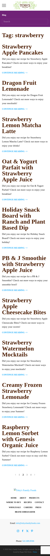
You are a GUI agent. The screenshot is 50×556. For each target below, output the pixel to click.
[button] (4, 5)
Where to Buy (13, 502)
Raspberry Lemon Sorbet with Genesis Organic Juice (20, 436)
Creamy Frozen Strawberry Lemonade (22, 391)
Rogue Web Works (26, 552)
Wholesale (15, 507)
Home (14, 498)
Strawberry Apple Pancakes (22, 49)
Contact (39, 502)
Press (38, 507)
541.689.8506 (28, 541)
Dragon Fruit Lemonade (19, 85)
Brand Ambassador (25, 512)
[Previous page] (15, 474)
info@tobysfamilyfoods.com (28, 523)
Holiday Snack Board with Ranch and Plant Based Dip (23, 218)
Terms (35, 552)
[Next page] (34, 474)
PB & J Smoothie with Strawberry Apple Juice (24, 264)
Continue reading (13, 73)
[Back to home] (25, 5)
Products (34, 498)
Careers (28, 507)
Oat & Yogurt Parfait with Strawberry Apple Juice (19, 170)
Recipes (28, 502)
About (23, 498)
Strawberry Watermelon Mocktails (18, 348)
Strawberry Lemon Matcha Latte (21, 125)
